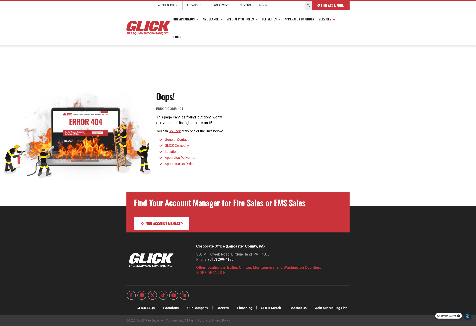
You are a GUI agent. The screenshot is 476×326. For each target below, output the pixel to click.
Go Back (175, 131)
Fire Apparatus (184, 19)
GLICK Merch (271, 308)
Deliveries (269, 19)
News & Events (220, 5)
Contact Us (298, 308)
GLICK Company (177, 145)
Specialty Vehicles (240, 19)
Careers (223, 308)
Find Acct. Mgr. (332, 5)
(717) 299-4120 (221, 259)
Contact (245, 5)
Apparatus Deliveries (180, 158)
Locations (194, 5)
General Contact (177, 140)
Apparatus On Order (299, 19)
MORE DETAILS (209, 272)
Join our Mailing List (331, 308)
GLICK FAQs (146, 308)
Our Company (197, 308)
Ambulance (211, 19)
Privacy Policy (221, 320)
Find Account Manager (163, 224)
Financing (244, 308)
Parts (177, 37)
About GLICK (166, 5)
